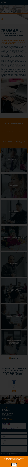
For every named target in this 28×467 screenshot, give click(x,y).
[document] (14, 233)
